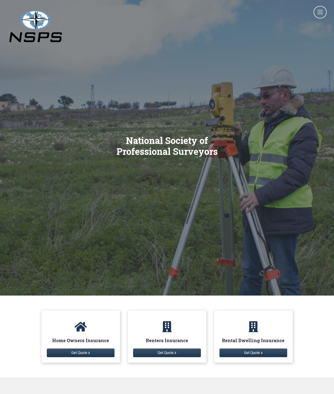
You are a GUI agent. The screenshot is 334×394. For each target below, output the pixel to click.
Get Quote (79, 353)
